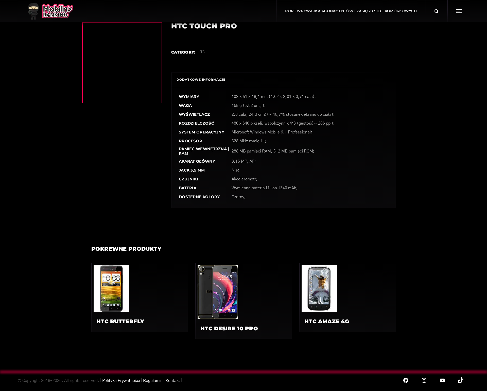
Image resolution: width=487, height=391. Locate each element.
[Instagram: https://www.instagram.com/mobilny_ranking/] (424, 380)
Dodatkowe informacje (201, 79)
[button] (459, 11)
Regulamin (153, 381)
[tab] (201, 80)
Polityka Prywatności (121, 381)
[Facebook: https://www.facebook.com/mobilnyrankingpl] (406, 380)
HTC (201, 52)
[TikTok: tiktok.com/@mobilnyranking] (461, 380)
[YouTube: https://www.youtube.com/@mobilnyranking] (442, 380)
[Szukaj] (436, 11)
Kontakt (173, 381)
